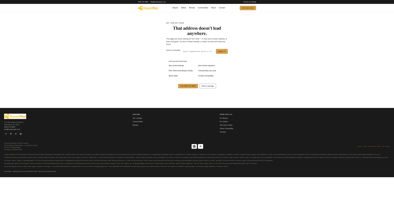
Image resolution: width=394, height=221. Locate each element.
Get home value (248, 8)
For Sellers (224, 122)
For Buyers (224, 118)
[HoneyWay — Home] (148, 8)
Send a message (208, 86)
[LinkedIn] (21, 134)
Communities (203, 8)
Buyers (175, 8)
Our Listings (137, 118)
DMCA (379, 146)
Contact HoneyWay (206, 76)
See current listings (176, 65)
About (213, 8)
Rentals (192, 8)
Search (220, 51)
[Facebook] (6, 134)
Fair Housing (386, 146)
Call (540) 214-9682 (188, 86)
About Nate (173, 76)
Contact (222, 8)
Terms (365, 146)
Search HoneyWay (173, 50)
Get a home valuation (206, 65)
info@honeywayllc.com (158, 2)
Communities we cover (207, 71)
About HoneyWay (226, 128)
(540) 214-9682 (143, 2)
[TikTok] (16, 134)
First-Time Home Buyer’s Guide (181, 71)
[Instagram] (11, 134)
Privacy (359, 146)
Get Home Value (226, 125)
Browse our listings (250, 2)
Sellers (183, 8)
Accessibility (372, 146)
